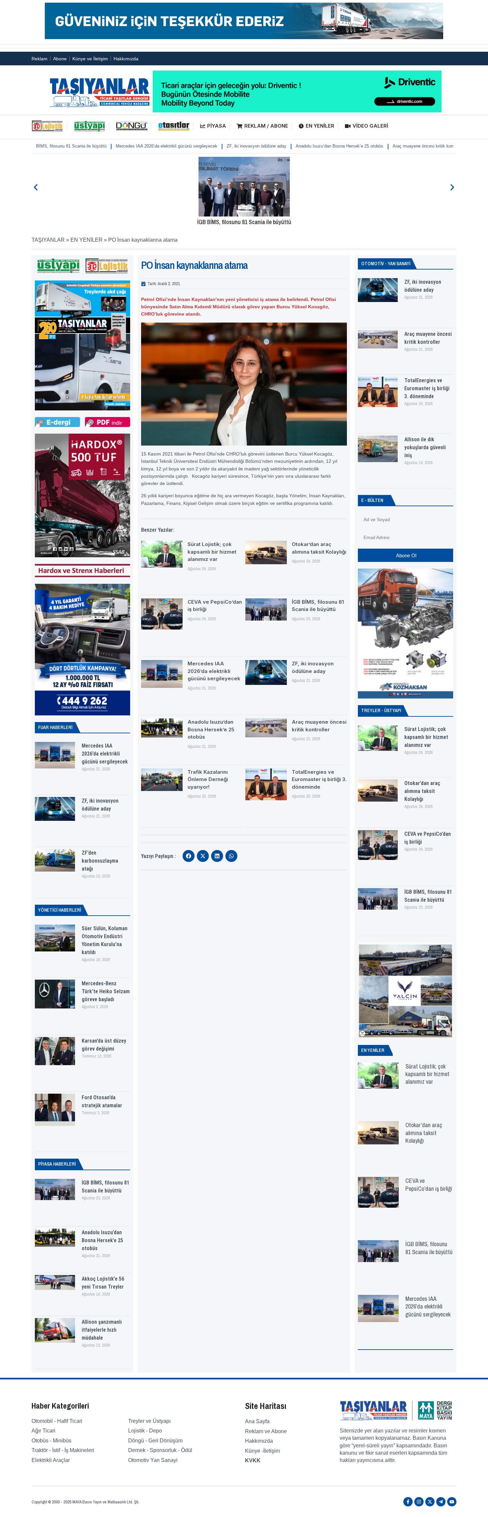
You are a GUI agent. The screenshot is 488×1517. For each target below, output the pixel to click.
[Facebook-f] (408, 1501)
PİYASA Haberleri (57, 1164)
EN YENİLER (320, 126)
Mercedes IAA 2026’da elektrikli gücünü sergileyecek (102, 146)
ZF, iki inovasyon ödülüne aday (192, 146)
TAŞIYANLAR (48, 240)
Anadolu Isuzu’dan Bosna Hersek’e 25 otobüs (275, 146)
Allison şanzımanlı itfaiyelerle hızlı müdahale (102, 1330)
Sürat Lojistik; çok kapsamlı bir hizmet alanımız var (212, 551)
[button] (36, 187)
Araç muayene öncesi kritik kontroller (364, 146)
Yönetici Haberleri (59, 910)
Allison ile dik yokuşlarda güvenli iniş (425, 447)
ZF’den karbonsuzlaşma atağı (100, 861)
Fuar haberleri (55, 727)
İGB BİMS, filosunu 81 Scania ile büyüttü (244, 222)
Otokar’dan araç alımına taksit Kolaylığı (422, 791)
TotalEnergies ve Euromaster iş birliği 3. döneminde (319, 779)
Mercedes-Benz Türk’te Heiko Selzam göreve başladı (106, 991)
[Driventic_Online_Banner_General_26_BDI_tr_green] (297, 110)
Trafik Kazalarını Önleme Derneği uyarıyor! (208, 779)
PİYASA (216, 126)
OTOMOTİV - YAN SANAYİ (385, 264)
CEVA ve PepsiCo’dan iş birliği (428, 1184)
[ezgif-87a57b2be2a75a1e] (244, 37)
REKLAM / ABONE (266, 126)
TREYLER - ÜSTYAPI (381, 710)
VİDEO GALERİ (370, 126)
